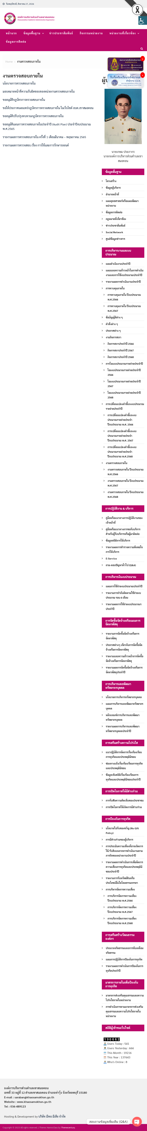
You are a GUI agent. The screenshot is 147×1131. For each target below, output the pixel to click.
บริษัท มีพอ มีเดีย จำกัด (51, 1116)
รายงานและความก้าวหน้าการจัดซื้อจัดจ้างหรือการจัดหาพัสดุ (124, 658)
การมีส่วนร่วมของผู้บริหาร (119, 839)
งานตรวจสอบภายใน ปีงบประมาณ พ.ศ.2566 (126, 472)
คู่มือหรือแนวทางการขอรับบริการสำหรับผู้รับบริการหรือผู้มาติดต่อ (123, 531)
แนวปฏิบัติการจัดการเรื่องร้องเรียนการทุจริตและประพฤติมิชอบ (124, 754)
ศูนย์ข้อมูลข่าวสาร (115, 238)
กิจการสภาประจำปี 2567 (121, 350)
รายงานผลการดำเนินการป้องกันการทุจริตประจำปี (124, 968)
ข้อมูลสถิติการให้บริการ (118, 540)
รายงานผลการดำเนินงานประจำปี (123, 281)
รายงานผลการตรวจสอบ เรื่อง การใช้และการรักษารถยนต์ (36, 145)
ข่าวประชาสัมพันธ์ (61, 33)
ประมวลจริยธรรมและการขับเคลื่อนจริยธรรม (124, 950)
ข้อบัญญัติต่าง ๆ (114, 317)
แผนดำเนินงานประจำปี (118, 263)
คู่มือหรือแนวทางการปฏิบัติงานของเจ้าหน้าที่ (124, 520)
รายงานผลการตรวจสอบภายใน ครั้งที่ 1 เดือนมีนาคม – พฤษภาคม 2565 (44, 137)
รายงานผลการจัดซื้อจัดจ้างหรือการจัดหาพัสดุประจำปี (124, 670)
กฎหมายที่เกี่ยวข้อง (116, 218)
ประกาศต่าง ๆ (113, 330)
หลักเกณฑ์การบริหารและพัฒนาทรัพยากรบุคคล (122, 717)
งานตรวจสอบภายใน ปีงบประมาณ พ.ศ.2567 (126, 483)
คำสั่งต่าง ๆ (112, 324)
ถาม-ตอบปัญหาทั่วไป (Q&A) (121, 565)
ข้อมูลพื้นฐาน (32, 33)
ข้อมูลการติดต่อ (16, 41)
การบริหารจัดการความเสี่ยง (120, 889)
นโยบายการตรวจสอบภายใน (19, 83)
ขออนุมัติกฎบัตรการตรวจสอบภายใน (24, 100)
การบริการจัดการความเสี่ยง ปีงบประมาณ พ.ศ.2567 (122, 909)
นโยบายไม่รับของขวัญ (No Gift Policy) (122, 830)
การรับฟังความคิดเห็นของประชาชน (125, 800)
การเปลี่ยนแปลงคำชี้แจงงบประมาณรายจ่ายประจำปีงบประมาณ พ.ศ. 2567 (122, 435)
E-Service (111, 558)
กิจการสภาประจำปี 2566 (121, 343)
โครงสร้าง (111, 181)
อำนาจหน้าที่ (112, 194)
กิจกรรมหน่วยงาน (91, 33)
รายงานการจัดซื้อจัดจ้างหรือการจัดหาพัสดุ (122, 636)
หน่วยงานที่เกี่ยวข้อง (123, 33)
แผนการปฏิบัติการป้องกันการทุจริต (124, 959)
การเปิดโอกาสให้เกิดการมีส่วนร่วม (124, 807)
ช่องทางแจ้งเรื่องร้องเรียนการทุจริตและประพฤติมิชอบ (124, 766)
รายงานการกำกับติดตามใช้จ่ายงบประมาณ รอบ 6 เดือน (123, 595)
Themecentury (68, 1127)
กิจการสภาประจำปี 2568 (121, 357)
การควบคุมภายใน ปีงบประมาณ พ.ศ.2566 (124, 297)
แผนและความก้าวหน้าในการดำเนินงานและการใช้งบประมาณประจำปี (124, 273)
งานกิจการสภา (113, 337)
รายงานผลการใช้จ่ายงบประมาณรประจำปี (123, 606)
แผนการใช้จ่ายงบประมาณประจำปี (124, 586)
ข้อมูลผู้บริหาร (113, 187)
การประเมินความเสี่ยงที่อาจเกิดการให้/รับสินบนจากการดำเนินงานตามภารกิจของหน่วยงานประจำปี (124, 851)
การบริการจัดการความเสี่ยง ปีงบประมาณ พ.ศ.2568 (122, 921)
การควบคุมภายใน (115, 288)
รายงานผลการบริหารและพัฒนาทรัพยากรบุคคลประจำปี (122, 729)
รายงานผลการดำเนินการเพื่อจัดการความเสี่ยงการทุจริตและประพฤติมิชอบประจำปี (124, 866)
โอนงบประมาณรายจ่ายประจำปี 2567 (124, 384)
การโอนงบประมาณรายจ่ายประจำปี (124, 363)
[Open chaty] (137, 1122)
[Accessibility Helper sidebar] (142, 20)
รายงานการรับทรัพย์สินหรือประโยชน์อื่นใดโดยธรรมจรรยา (122, 880)
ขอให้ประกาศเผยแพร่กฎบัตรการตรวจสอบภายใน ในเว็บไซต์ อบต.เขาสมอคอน (48, 108)
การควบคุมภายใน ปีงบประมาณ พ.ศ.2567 (124, 308)
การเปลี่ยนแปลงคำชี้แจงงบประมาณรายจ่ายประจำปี (125, 406)
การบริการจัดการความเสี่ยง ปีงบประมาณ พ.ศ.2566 (122, 898)
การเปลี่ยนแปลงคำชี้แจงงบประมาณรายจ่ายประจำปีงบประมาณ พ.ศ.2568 (122, 451)
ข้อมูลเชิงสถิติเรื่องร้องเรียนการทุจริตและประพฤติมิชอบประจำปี (123, 777)
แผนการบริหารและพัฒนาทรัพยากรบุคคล (124, 706)
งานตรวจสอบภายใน (116, 463)
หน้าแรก (11, 33)
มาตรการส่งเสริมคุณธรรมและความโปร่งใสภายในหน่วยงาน (125, 998)
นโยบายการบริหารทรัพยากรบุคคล (124, 697)
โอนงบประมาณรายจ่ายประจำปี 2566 (124, 372)
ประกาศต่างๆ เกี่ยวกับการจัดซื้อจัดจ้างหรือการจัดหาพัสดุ (124, 647)
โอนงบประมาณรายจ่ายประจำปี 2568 (124, 395)
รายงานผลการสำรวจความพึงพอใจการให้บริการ (124, 549)
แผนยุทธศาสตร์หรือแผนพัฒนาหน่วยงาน (122, 203)
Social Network (114, 232)
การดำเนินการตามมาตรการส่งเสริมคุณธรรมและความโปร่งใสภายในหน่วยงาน (124, 1011)
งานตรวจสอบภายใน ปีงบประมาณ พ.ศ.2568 (126, 494)
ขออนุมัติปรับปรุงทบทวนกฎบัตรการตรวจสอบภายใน (33, 116)
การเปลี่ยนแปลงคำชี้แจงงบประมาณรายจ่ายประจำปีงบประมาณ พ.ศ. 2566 (122, 419)
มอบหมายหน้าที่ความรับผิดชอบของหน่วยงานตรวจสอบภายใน (39, 91)
